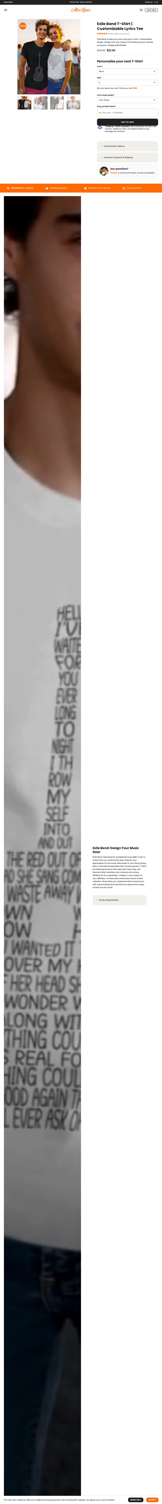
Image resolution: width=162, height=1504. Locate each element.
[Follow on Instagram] (157, 2)
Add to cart (127, 122)
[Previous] (22, 56)
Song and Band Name (106, 106)
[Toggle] (101, 146)
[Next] (76, 56)
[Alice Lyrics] (81, 10)
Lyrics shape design (105, 95)
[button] (5, 10)
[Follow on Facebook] (154, 2)
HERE (134, 88)
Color (99, 66)
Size (99, 78)
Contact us (17, 2)
